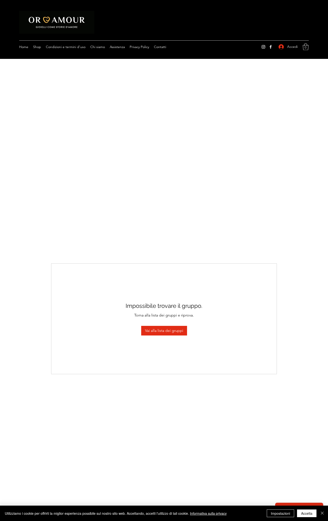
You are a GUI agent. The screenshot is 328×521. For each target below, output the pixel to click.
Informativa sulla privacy (208, 513)
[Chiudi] (322, 513)
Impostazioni (280, 513)
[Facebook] (270, 46)
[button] (306, 46)
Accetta (306, 513)
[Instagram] (263, 46)
